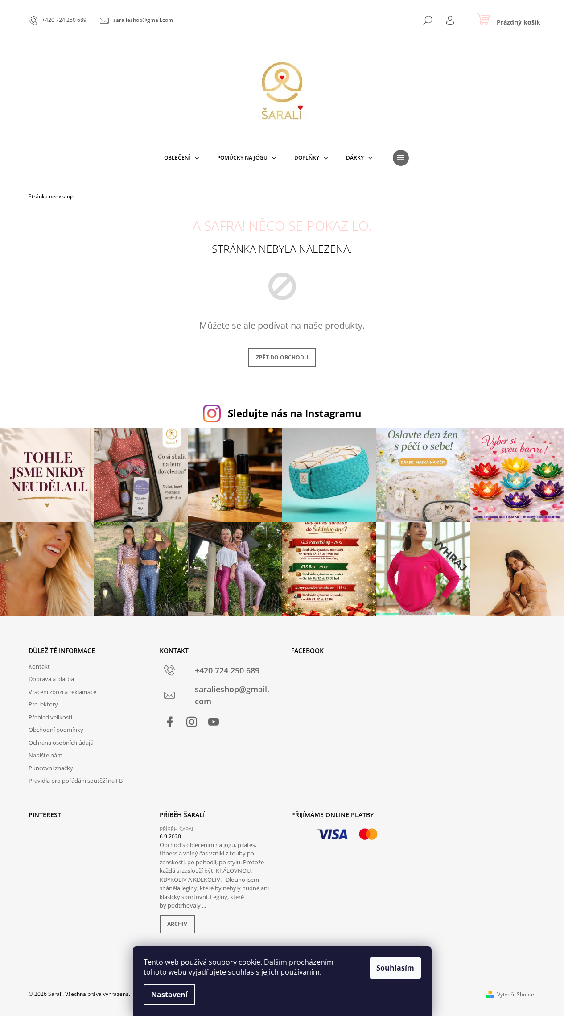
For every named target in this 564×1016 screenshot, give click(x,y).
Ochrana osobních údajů (61, 743)
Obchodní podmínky (56, 730)
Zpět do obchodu (282, 357)
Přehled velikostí (50, 717)
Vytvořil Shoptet (516, 994)
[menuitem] (181, 158)
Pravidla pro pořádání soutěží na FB (76, 780)
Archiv (177, 924)
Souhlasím (395, 968)
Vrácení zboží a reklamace (62, 692)
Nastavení (169, 994)
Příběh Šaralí (178, 829)
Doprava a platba (51, 679)
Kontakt (39, 666)
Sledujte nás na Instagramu (294, 413)
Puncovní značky (51, 768)
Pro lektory (43, 704)
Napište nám (45, 755)
